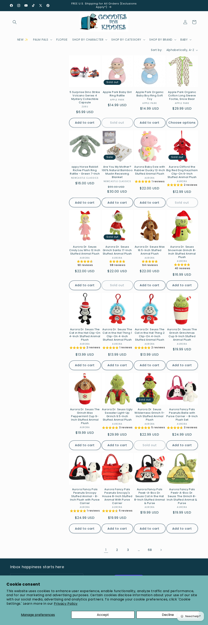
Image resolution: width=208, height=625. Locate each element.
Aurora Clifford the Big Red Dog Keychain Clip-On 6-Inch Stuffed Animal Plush (182, 172)
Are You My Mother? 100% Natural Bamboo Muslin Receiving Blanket (117, 172)
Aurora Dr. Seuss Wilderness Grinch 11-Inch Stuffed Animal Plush (149, 415)
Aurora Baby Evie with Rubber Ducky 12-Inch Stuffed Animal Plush (149, 170)
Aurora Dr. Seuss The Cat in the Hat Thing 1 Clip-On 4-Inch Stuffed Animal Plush (117, 335)
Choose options (182, 122)
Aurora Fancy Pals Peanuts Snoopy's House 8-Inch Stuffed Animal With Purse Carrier (117, 496)
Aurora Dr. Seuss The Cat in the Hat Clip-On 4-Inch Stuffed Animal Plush (84, 335)
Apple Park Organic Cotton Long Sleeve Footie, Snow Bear (182, 96)
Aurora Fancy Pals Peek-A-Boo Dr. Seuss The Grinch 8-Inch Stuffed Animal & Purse (182, 496)
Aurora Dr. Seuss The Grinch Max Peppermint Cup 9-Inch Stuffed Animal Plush (85, 416)
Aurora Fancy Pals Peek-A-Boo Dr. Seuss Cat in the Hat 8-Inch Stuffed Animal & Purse (149, 496)
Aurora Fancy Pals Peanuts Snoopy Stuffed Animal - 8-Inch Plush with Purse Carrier (85, 496)
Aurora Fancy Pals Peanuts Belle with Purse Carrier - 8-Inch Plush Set (182, 415)
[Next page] (160, 549)
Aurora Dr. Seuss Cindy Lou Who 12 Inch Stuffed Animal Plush (84, 250)
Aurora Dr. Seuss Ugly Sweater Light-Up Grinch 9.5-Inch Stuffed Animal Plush (117, 415)
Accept (103, 614)
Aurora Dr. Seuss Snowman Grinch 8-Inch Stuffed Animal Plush (182, 252)
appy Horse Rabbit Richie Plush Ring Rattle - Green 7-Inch (85, 170)
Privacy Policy (65, 603)
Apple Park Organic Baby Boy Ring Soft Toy (150, 96)
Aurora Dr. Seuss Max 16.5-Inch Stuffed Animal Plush (150, 250)
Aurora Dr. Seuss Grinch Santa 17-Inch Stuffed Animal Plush (117, 250)
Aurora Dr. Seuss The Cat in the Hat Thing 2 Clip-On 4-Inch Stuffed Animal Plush (150, 335)
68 (150, 550)
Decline (168, 614)
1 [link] (106, 549)
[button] (14, 22)
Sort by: (156, 50)
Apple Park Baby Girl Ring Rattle (117, 94)
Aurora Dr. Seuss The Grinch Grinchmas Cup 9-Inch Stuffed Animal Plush (182, 335)
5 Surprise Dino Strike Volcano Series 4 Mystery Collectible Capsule (85, 97)
